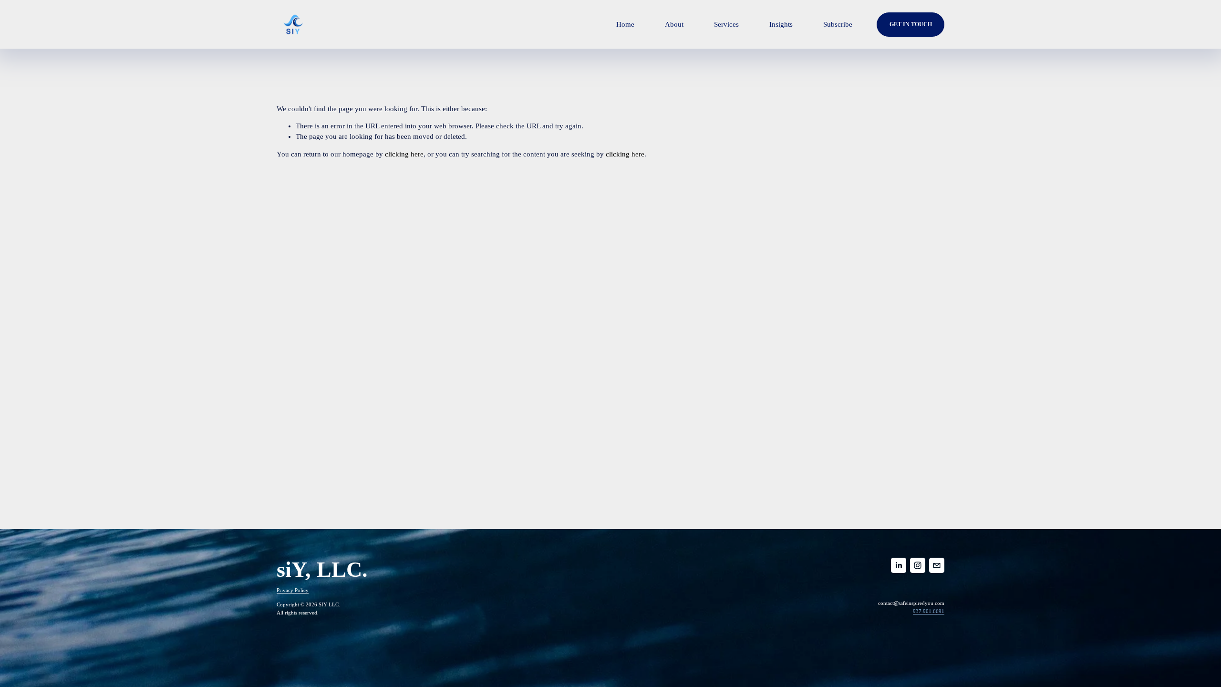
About (674, 24)
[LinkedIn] (898, 565)
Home (625, 24)
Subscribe (837, 24)
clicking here (404, 154)
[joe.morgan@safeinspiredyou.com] (936, 565)
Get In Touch (911, 24)
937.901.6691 (928, 611)
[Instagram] (917, 565)
